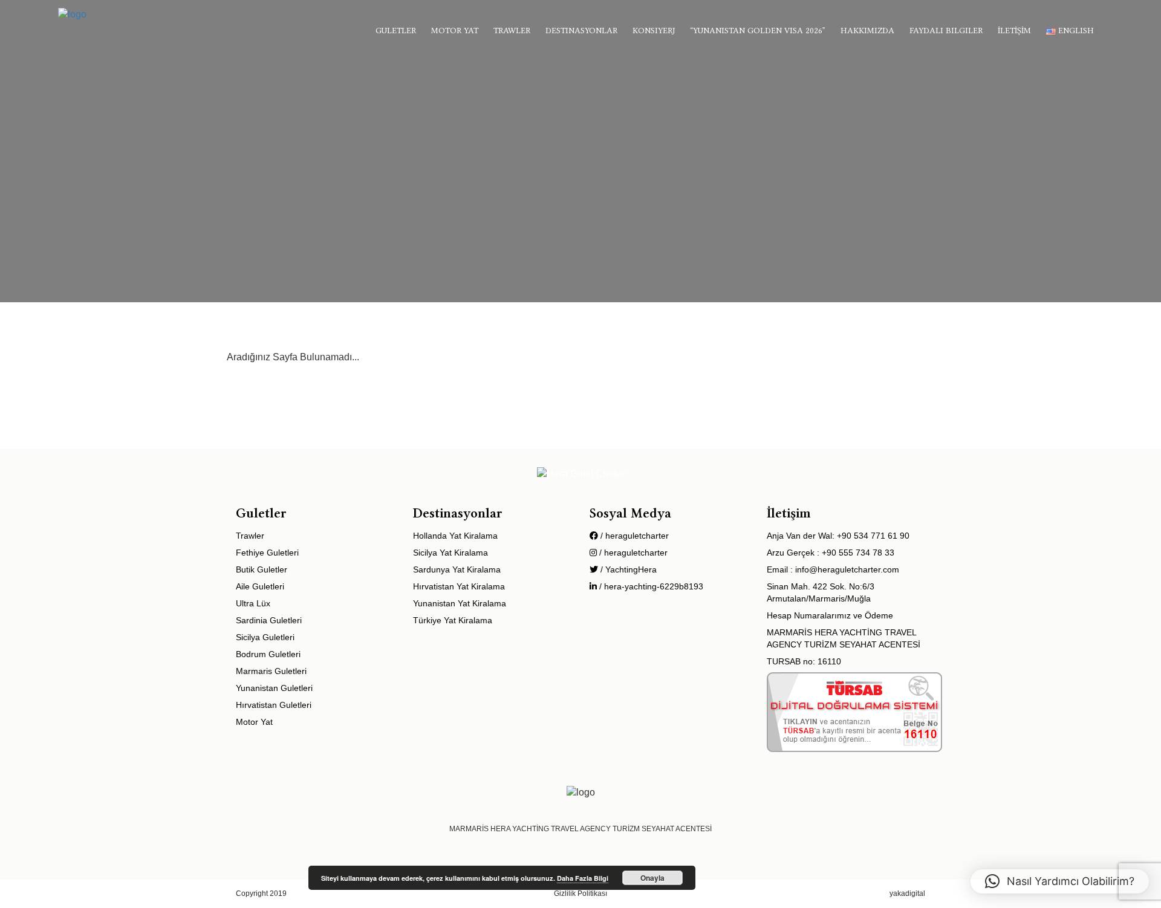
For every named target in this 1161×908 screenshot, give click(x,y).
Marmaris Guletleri (271, 671)
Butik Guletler (261, 569)
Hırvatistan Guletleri (273, 705)
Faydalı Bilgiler (946, 30)
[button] (1060, 881)
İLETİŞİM (1014, 30)
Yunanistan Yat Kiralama (459, 603)
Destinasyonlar (581, 30)
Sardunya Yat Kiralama (457, 569)
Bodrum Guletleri (268, 654)
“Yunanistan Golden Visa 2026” (757, 30)
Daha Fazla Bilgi (582, 878)
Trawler (511, 30)
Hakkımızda (867, 30)
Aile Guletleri (260, 586)
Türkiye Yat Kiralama (452, 620)
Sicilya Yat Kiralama (450, 552)
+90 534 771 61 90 (873, 535)
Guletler (396, 30)
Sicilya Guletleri (265, 637)
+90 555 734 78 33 (858, 552)
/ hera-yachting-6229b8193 (650, 586)
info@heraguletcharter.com (847, 569)
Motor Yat (454, 30)
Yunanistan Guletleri (274, 688)
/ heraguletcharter (633, 535)
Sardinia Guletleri (269, 620)
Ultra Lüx (253, 603)
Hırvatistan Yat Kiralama (459, 586)
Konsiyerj (654, 30)
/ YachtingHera (627, 569)
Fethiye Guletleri (267, 552)
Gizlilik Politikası (580, 893)
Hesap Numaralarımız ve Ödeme (830, 615)
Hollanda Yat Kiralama (455, 535)
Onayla (652, 877)
